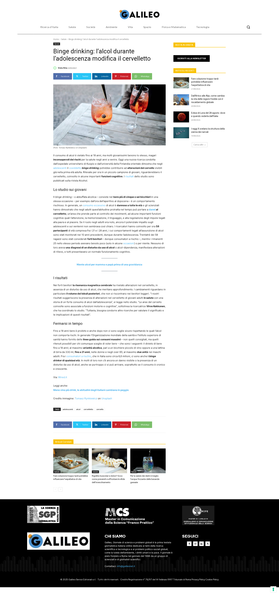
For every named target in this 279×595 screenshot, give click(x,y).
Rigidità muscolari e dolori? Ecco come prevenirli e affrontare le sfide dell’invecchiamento (108, 479)
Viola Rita (62, 68)
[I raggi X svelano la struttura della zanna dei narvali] (181, 132)
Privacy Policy (198, 579)
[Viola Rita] (55, 68)
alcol (78, 409)
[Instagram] (195, 543)
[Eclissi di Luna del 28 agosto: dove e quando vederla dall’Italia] (181, 116)
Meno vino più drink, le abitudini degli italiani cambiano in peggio (91, 390)
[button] (248, 27)
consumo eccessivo (94, 205)
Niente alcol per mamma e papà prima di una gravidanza (109, 264)
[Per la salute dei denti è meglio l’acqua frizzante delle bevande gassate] (148, 460)
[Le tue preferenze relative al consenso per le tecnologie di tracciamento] (273, 589)
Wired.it (62, 377)
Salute (64, 39)
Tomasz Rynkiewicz (86, 398)
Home (56, 39)
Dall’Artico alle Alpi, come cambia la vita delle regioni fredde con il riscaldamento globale (208, 98)
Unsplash (106, 398)
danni (152, 209)
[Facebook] (189, 543)
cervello (99, 409)
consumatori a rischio (79, 356)
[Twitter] (207, 543)
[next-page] (60, 489)
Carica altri (198, 144)
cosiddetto (75, 167)
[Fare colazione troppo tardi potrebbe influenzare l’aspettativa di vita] (71, 460)
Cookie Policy (212, 579)
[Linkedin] (201, 543)
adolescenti (60, 167)
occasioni (128, 243)
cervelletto (88, 409)
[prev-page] (55, 489)
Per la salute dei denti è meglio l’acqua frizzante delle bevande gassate (144, 479)
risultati (129, 176)
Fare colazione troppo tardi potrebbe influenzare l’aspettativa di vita (204, 81)
